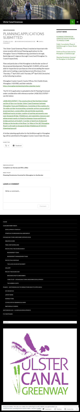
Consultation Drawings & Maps (15, 302)
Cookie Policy (40, 408)
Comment (43, 206)
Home (5, 222)
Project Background (12, 272)
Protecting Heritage (12, 260)
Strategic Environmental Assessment (17, 233)
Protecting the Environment (15, 248)
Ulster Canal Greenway (13, 22)
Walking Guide (10, 241)
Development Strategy (12, 229)
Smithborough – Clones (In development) (17, 310)
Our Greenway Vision (10, 225)
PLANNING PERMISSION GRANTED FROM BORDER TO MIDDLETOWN (65, 38)
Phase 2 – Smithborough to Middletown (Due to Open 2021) (22, 287)
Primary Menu (77, 21)
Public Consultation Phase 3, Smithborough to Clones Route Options (66, 46)
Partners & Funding (11, 306)
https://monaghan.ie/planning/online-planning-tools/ (21, 86)
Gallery (7, 268)
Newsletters (9, 298)
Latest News (9, 295)
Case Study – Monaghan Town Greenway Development (25, 279)
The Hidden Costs (13, 283)
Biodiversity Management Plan (17, 256)
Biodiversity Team (13, 252)
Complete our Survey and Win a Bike (15, 166)
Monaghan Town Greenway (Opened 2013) (17, 237)
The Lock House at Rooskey (16, 264)
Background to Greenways (16, 275)
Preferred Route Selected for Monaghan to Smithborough (66, 52)
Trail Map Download (12, 245)
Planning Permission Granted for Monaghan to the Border (23, 174)
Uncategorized (9, 30)
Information (9, 291)
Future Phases (8, 314)
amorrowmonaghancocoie (25, 41)
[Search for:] (40, 322)
